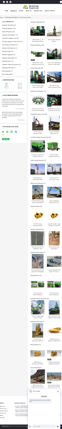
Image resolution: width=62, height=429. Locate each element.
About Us (28, 10)
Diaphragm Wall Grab (8, 68)
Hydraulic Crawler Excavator (10, 64)
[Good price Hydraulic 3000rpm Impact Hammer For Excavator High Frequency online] (54, 192)
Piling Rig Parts (6, 61)
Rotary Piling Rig (6, 31)
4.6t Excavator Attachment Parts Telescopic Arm (37, 133)
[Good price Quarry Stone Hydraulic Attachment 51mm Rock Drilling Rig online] (54, 376)
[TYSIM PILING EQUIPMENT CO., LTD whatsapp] (8, 131)
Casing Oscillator (7, 51)
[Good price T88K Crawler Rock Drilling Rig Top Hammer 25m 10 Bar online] (37, 376)
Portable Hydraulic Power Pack (11, 41)
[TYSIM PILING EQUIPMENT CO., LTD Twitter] (7, 2)
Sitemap (2, 417)
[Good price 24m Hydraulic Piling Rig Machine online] (54, 31)
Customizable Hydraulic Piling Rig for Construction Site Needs (25, 414)
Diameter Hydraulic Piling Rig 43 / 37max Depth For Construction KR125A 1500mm (26, 410)
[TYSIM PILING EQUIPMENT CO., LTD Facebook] (3, 2)
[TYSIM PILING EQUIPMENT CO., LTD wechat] (13, 131)
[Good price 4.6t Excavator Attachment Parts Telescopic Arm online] (37, 123)
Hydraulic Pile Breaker (8, 35)
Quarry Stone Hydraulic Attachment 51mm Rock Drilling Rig (54, 387)
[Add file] (30, 426)
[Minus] (58, 391)
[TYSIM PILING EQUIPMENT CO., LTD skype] (17, 131)
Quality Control (50, 10)
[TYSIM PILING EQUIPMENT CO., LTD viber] (4, 134)
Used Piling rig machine (8, 45)
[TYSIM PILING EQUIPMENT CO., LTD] (31, 7)
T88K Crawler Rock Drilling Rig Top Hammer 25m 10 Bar (37, 387)
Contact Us (3, 413)
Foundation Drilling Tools (9, 38)
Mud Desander (6, 71)
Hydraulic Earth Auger (8, 58)
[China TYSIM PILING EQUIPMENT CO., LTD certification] (6, 86)
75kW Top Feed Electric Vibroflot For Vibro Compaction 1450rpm (38, 248)
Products (13, 10)
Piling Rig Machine (7, 28)
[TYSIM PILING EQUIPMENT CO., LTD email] (4, 131)
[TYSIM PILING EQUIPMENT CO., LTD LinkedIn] (10, 2)
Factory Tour (38, 10)
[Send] (58, 426)
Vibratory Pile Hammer (8, 48)
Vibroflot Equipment (7, 54)
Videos (21, 10)
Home (6, 10)
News (1, 415)
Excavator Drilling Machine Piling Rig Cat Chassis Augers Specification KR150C (25, 406)
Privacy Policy (5, 426)
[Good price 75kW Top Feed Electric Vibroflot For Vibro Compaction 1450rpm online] (37, 238)
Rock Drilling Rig (6, 74)
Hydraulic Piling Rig (7, 25)
